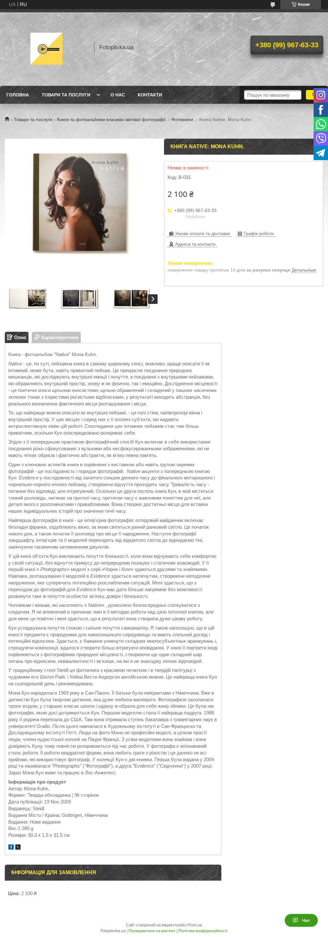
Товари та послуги (66, 94)
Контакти (150, 94)
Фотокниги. (182, 119)
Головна (17, 94)
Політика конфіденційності (202, 931)
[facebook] (11, 848)
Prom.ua (194, 925)
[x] (17, 848)
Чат (306, 920)
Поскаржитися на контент (152, 931)
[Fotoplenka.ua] (46, 47)
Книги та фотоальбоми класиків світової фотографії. (112, 119)
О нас (118, 94)
